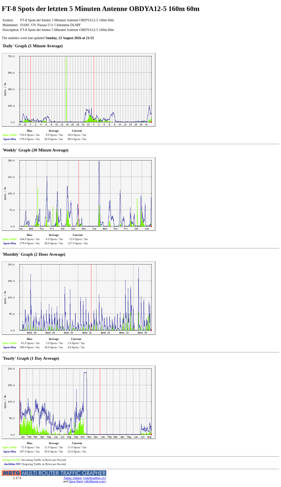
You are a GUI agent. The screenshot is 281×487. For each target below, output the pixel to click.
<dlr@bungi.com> (95, 481)
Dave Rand (76, 481)
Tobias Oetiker (72, 478)
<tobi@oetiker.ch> (94, 478)
